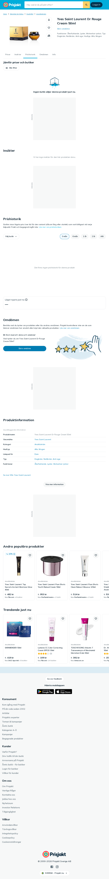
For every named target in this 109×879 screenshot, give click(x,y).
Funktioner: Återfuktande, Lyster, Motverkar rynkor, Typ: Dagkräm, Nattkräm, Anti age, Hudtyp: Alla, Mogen (81, 34)
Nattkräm (48, 459)
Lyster (50, 464)
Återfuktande (40, 464)
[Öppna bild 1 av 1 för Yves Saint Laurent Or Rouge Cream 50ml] (24, 33)
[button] (49, 20)
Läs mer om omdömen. (70, 328)
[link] (19, 575)
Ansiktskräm (41, 14)
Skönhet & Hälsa (17, 14)
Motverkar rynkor (60, 464)
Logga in (96, 4)
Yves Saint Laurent (43, 439)
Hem (5, 14)
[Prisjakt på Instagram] (57, 866)
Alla (36, 449)
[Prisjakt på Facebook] (51, 866)
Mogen (42, 449)
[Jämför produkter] (49, 36)
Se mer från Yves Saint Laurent (17, 475)
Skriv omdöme (63, 29)
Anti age (56, 459)
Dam (37, 454)
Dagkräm (39, 459)
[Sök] (86, 4)
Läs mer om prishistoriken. (50, 227)
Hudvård (29, 14)
